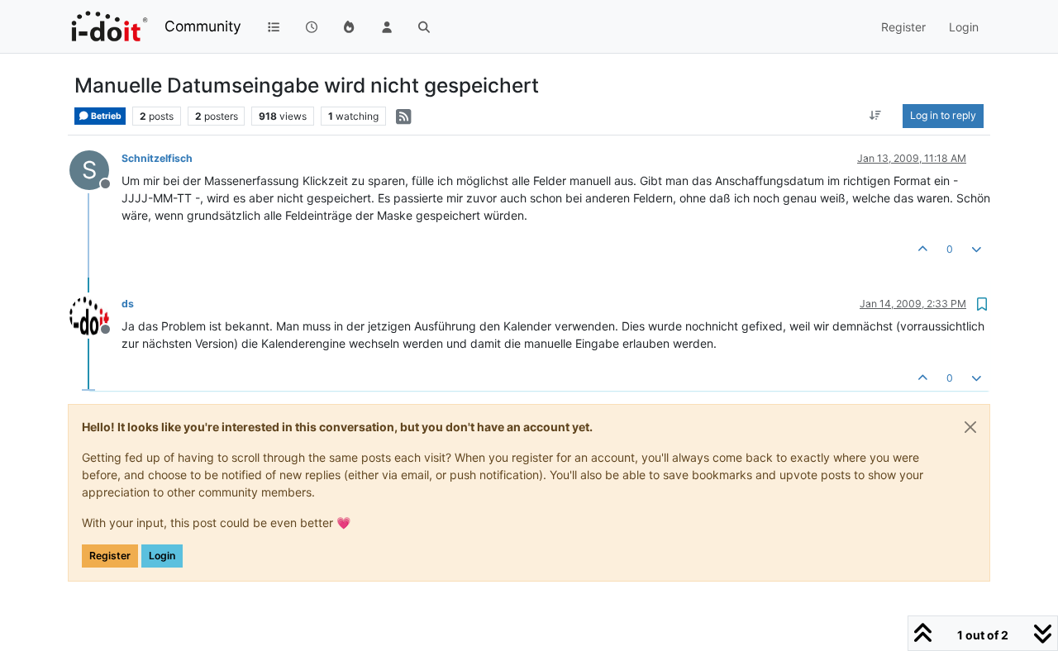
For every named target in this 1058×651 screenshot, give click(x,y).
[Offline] (95, 314)
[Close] (970, 427)
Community (202, 26)
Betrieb (105, 116)
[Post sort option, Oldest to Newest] (875, 115)
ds (128, 303)
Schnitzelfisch (157, 158)
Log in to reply (943, 115)
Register (110, 555)
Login (162, 555)
